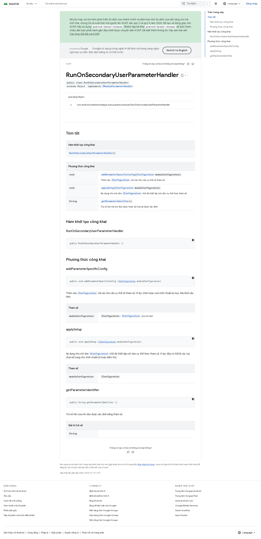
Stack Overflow (182, 510)
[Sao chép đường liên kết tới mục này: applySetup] (85, 330)
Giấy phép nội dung (146, 464)
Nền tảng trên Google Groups (103, 510)
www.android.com (184, 500)
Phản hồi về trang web (93, 532)
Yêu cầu (7, 495)
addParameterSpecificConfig (118, 174)
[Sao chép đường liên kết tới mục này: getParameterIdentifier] (102, 390)
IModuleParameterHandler (117, 86)
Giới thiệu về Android (14, 532)
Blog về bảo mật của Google (102, 505)
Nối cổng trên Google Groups (103, 520)
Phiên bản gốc (10, 510)
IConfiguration (145, 174)
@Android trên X (97, 491)
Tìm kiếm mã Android (56, 3)
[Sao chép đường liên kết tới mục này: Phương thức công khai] (109, 260)
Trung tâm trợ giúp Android (188, 491)
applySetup (108, 187)
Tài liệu (29, 3)
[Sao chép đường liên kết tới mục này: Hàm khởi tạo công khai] (110, 222)
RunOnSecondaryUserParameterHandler (91, 153)
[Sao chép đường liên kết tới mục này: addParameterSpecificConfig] (110, 269)
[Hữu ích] (188, 64)
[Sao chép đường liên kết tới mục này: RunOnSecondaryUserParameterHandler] (126, 231)
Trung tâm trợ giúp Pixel (186, 495)
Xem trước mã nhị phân (15, 505)
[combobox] (195, 3)
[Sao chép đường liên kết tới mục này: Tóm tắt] (82, 133)
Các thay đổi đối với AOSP (84, 34)
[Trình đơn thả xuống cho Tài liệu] (37, 3)
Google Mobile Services (186, 505)
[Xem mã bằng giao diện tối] (193, 240)
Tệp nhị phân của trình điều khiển (19, 515)
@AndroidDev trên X (99, 495)
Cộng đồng (32, 532)
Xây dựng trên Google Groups (103, 515)
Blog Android (95, 500)
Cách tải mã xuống (13, 500)
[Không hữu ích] (192, 64)
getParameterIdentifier (115, 201)
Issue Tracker (181, 515)
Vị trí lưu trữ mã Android (15, 491)
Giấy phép (56, 532)
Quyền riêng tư (71, 532)
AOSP (68, 64)
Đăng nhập (251, 3)
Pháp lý (44, 532)
